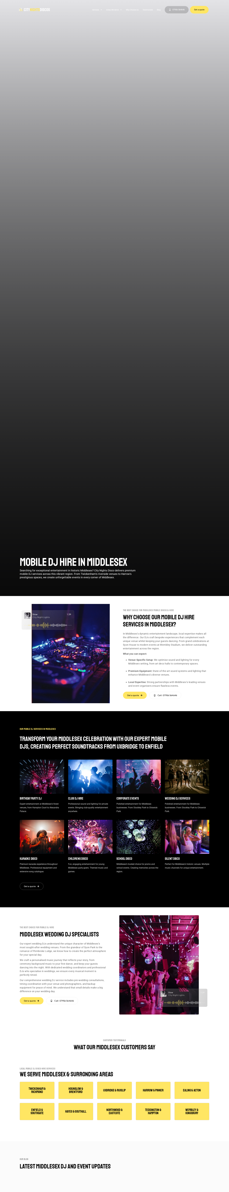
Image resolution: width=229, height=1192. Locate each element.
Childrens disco (78, 859)
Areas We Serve (112, 10)
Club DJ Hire (75, 798)
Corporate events (127, 798)
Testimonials (148, 10)
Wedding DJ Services (177, 798)
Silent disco (172, 859)
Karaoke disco (28, 859)
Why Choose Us (132, 10)
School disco (124, 859)
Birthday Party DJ (31, 798)
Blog (159, 10)
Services (95, 10)
